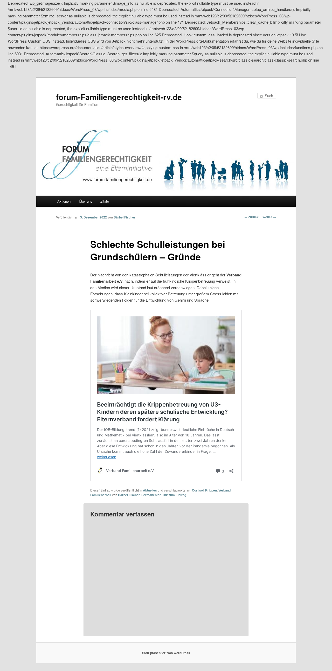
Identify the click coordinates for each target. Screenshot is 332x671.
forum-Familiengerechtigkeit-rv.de (119, 96)
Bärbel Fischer (124, 217)
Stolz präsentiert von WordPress (166, 652)
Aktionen (64, 201)
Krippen (211, 490)
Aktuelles (150, 490)
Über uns (85, 201)
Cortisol (198, 490)
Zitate (104, 201)
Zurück (251, 217)
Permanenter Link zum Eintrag (163, 495)
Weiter (269, 217)
